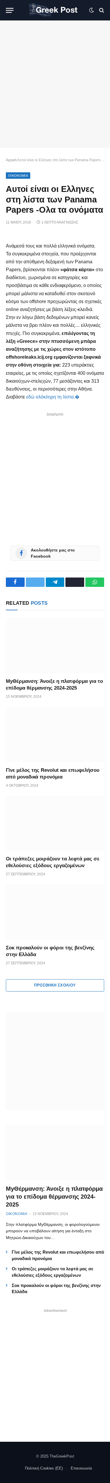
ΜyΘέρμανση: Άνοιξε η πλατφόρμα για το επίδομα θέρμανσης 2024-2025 (54, 1196)
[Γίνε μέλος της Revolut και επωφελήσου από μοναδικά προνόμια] (55, 734)
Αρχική (11, 160)
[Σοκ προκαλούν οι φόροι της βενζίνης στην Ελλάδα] (55, 911)
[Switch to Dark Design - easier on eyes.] (91, 10)
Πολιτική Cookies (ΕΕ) (44, 1468)
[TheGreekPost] (55, 10)
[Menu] (9, 10)
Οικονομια (18, 175)
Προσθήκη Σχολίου (55, 985)
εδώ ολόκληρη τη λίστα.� (52, 396)
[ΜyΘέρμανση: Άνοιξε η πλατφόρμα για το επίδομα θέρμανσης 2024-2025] (55, 645)
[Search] (101, 10)
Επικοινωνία (81, 1468)
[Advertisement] (55, 84)
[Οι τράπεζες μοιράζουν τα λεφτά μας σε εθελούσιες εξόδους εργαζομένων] (55, 823)
